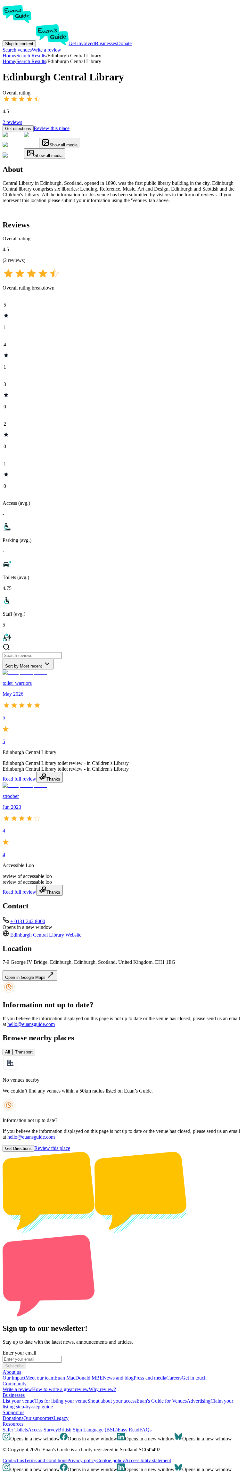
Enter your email (19, 1353)
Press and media (150, 1378)
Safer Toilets (15, 1429)
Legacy (61, 1418)
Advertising (198, 1401)
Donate (124, 43)
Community (15, 1383)
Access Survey (43, 1429)
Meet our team (39, 1378)
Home (9, 61)
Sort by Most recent (23, 666)
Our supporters (38, 1418)
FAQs (145, 1429)
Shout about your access (111, 1401)
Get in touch (194, 1378)
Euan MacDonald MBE (78, 1378)
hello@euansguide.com (31, 1024)
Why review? (102, 1389)
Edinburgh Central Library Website (45, 935)
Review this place (52, 128)
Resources (13, 1424)
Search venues (17, 50)
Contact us (13, 1460)
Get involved (82, 43)
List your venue (18, 1401)
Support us (13, 1412)
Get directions (18, 128)
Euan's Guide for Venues (161, 1401)
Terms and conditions (45, 1460)
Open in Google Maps (26, 977)
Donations (13, 1418)
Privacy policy (81, 1460)
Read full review (19, 779)
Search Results (31, 61)
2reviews (12, 122)
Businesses (106, 43)
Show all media (63, 145)
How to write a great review (60, 1389)
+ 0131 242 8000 (27, 921)
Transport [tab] (24, 1052)
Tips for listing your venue (60, 1401)
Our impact (14, 1378)
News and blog (118, 1378)
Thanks (53, 779)
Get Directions (18, 1148)
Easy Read (128, 1429)
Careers (174, 1378)
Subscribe (14, 1366)
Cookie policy (110, 1460)
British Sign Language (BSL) (88, 1429)
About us (12, 1372)
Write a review (46, 50)
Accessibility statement (148, 1460)
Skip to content (19, 43)
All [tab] (7, 1052)
